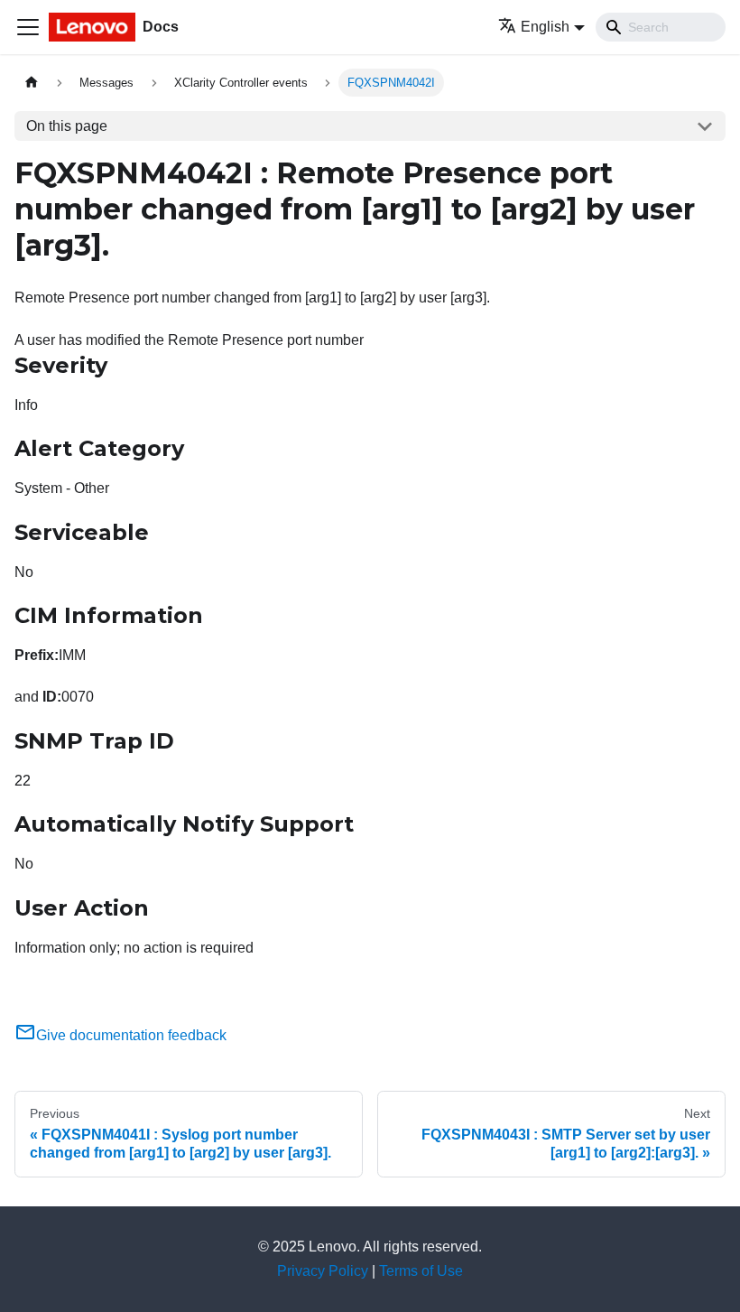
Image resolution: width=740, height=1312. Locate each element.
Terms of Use (421, 1271)
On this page (66, 126)
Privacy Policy (322, 1271)
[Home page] (31, 83)
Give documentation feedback (131, 1035)
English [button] (545, 26)
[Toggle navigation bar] (28, 27)
